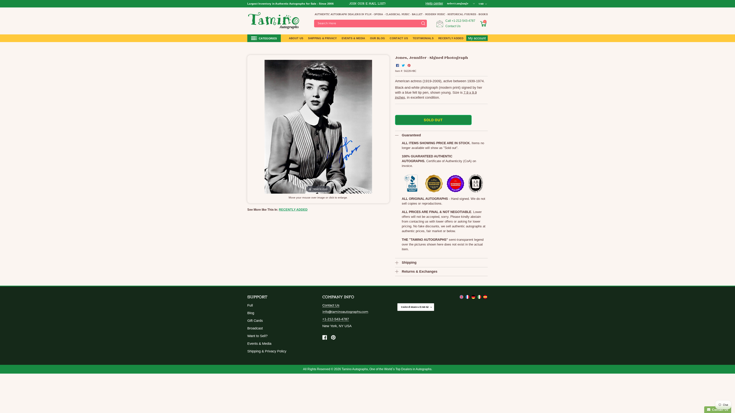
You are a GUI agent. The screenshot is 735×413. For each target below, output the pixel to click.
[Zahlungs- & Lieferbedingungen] (474, 298)
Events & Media (259, 344)
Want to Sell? (257, 336)
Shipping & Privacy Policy (266, 351)
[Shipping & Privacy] (462, 298)
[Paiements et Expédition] (468, 298)
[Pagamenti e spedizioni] (480, 298)
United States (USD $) (415, 307)
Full (250, 305)
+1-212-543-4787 (463, 20)
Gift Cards (255, 321)
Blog (250, 313)
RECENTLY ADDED (293, 209)
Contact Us (453, 26)
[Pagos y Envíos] (485, 298)
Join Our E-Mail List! (367, 3)
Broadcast (255, 328)
